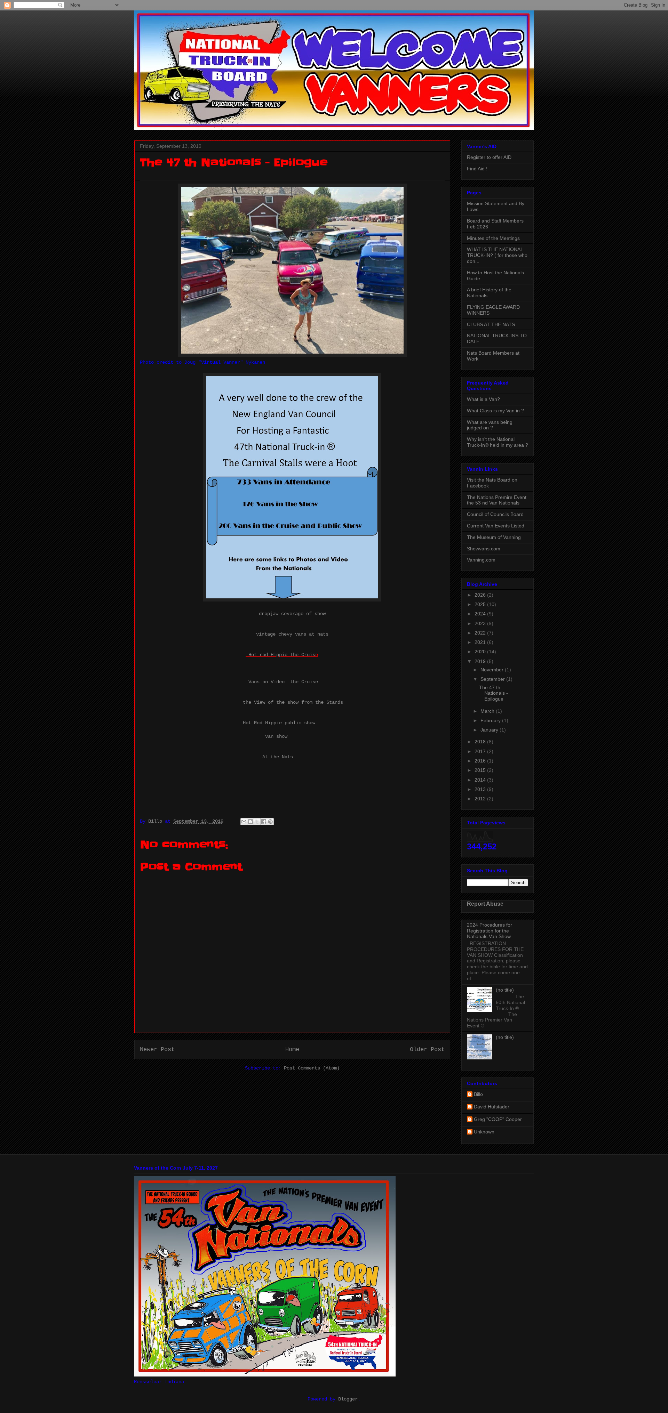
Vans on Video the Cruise (283, 682)
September (493, 679)
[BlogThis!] (250, 821)
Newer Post (157, 1049)
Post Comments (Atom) (312, 1068)
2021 (481, 642)
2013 (481, 789)
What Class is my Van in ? (495, 410)
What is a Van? (483, 399)
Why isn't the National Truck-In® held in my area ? (497, 442)
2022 (481, 633)
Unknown (484, 1132)
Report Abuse (485, 904)
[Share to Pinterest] (270, 821)
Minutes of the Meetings (493, 238)
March (488, 711)
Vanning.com (481, 560)
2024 (481, 613)
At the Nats (277, 757)
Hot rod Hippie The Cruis (280, 654)
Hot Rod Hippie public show (279, 723)
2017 (481, 751)
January (490, 730)
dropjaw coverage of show (292, 613)
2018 (481, 741)
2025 (481, 604)
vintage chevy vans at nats (292, 634)
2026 (481, 595)
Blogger (348, 1399)
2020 (481, 651)
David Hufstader (491, 1106)
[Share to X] (257, 821)
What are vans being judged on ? (489, 425)
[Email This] (243, 821)
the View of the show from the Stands (293, 702)
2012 (481, 798)
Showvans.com (483, 548)
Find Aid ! (477, 168)
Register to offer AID (489, 157)
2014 (481, 780)
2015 (481, 770)
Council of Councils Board (495, 514)
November (492, 669)
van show (276, 736)
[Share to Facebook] (263, 821)
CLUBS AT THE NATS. (491, 324)
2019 (481, 661)
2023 (481, 623)
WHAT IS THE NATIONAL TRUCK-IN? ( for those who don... (497, 255)
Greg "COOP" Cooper (498, 1119)
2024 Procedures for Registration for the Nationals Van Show (489, 930)
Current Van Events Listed (495, 525)
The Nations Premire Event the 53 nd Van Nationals (496, 500)
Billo (478, 1094)
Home (292, 1049)
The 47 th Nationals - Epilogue (493, 693)
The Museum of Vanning (494, 537)
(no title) (505, 990)
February (491, 720)
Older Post (427, 1049)
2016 (481, 761)
